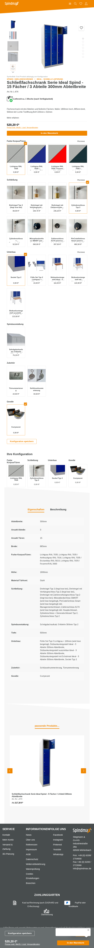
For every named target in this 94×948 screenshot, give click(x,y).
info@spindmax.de (82, 868)
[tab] (58, 509)
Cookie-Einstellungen (32, 876)
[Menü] (70, 3)
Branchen (30, 883)
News (28, 835)
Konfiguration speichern (20, 933)
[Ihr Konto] (86, 3)
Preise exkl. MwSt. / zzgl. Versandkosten (22, 127)
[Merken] (81, 28)
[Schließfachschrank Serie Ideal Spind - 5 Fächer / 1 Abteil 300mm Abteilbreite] (47, 763)
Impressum (31, 849)
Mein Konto (8, 840)
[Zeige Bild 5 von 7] (83, 51)
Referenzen (31, 844)
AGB (28, 854)
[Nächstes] (83, 770)
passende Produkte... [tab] (47, 725)
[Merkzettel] (80, 3)
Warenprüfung (33, 869)
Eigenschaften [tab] (36, 509)
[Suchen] (75, 3)
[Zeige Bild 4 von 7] (83, 48)
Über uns (30, 840)
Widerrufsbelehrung (35, 864)
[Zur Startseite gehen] (12, 3)
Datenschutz (32, 859)
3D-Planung (8, 854)
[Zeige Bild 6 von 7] (83, 54)
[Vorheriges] (9, 770)
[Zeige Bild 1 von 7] (83, 38)
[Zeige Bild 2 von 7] (83, 42)
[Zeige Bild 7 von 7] (83, 57)
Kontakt (6, 835)
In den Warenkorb (49, 133)
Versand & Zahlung (7, 846)
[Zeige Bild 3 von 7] (83, 45)
